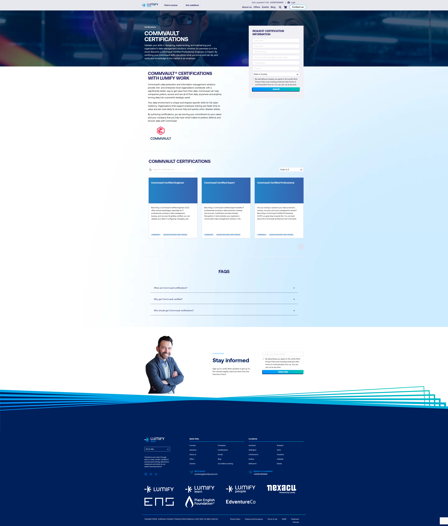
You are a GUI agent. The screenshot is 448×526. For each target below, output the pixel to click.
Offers (257, 7)
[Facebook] (151, 474)
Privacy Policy (235, 519)
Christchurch (253, 454)
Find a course (170, 5)
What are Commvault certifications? (170, 288)
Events (265, 7)
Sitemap (296, 522)
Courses (192, 445)
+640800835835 (277, 2)
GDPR (284, 519)
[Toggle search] (280, 7)
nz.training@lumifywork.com (206, 474)
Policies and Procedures (254, 519)
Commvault (156, 235)
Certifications (150, 27)
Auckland (252, 445)
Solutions (192, 450)
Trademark (295, 519)
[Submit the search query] (150, 169)
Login (292, 2)
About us (247, 7)
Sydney (251, 459)
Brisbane (280, 445)
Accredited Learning (225, 464)
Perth (279, 450)
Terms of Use (272, 519)
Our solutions (192, 5)
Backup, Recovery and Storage (175, 235)
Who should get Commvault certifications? (174, 310)
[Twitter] (156, 474)
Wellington (252, 450)
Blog (273, 7)
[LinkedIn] (145, 474)
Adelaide (280, 459)
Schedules (222, 445)
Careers (192, 464)
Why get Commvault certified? (168, 299)
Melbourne (253, 464)
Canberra (280, 454)
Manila (279, 464)
